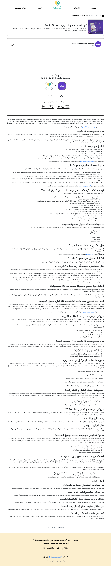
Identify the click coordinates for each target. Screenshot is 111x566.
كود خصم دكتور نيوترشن (89, 312)
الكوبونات (77, 8)
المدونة (39, 8)
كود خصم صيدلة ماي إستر (87, 161)
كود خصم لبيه (89, 254)
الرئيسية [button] (100, 16)
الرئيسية (93, 8)
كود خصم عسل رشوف (84, 186)
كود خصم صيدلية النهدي (88, 127)
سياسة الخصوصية (20, 8)
